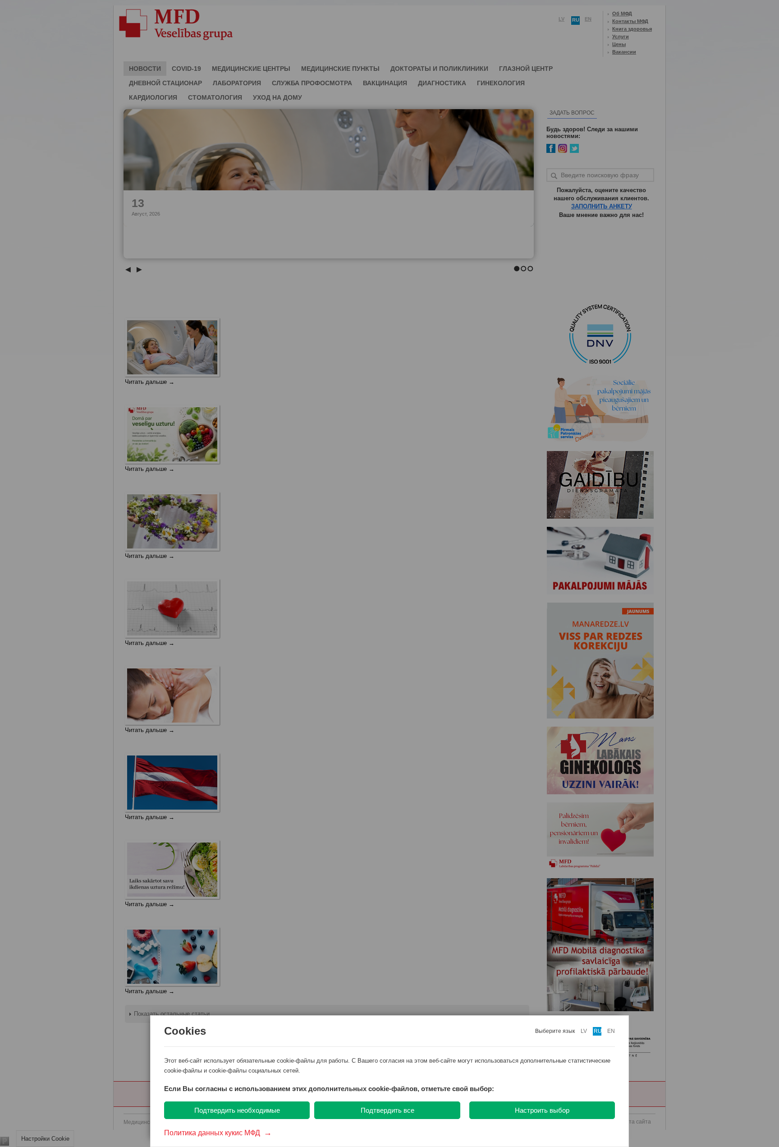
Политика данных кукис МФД (218, 1133)
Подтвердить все (387, 1110)
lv (584, 1031)
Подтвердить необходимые (237, 1110)
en (611, 1031)
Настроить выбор (542, 1110)
